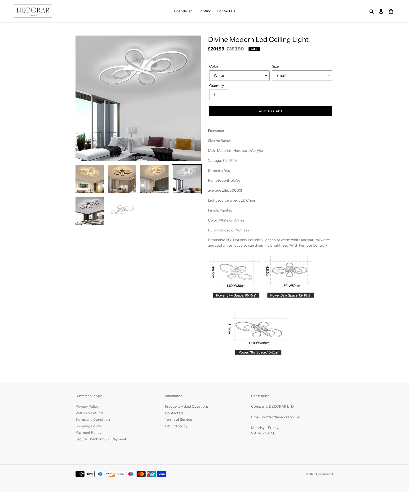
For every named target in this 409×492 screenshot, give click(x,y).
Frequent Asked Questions (187, 406)
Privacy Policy (87, 406)
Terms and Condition (93, 419)
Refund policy (176, 426)
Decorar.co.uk (324, 474)
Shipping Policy (88, 426)
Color (213, 66)
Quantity (216, 85)
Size (275, 66)
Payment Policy (88, 432)
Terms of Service (178, 419)
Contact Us (174, 413)
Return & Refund (89, 413)
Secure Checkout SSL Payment (101, 439)
